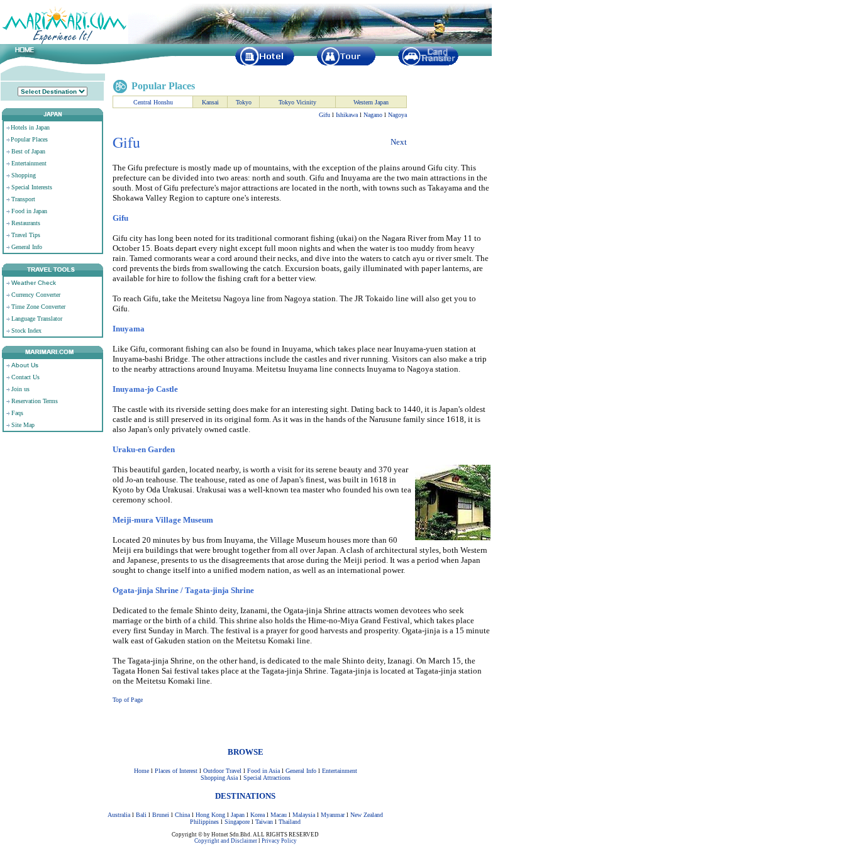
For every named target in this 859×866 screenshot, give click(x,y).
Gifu (324, 114)
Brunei (160, 814)
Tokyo (244, 102)
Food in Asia (263, 770)
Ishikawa (347, 114)
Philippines (204, 821)
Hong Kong (210, 814)
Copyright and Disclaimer (225, 841)
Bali (141, 814)
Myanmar (333, 814)
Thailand (290, 821)
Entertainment (339, 770)
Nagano (372, 114)
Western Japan (371, 102)
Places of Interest (176, 770)
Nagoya (397, 114)
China (182, 814)
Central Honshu (153, 102)
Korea (257, 814)
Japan (238, 814)
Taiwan (264, 821)
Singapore (237, 821)
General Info (300, 770)
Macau (278, 814)
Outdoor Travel (222, 770)
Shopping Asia (219, 777)
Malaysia (303, 814)
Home (141, 770)
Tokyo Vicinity (297, 102)
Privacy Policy (279, 841)
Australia (119, 814)
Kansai (210, 102)
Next (399, 142)
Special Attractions (267, 777)
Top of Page (128, 699)
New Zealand (366, 814)
